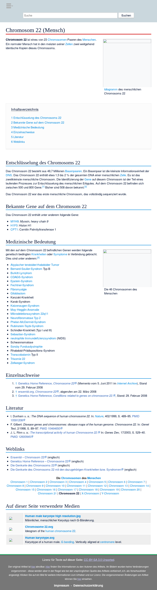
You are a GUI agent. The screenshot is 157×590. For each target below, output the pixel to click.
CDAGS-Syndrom (22, 277)
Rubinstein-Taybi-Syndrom (27, 326)
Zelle (123, 175)
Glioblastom (18, 293)
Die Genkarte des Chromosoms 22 (32, 465)
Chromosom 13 (118, 485)
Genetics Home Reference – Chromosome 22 (39, 461)
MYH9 (15, 221)
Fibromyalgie (19, 289)
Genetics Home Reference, (46, 383)
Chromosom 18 (88, 489)
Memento (84, 383)
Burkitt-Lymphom (21, 273)
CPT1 (14, 229)
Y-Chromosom (110, 493)
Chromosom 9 (34, 485)
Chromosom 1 (19, 482)
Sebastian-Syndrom (23, 334)
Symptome (60, 254)
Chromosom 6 (116, 482)
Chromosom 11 (76, 485)
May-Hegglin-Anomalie (25, 309)
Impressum (61, 585)
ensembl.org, (37, 391)
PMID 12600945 (21, 437)
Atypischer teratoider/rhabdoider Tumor (35, 265)
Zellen (69, 44)
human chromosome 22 (60, 531)
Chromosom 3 (58, 482)
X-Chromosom (90, 493)
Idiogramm (111, 89)
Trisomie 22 (18, 359)
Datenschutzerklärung (88, 585)
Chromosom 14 (139, 485)
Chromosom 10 (55, 485)
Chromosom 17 (67, 489)
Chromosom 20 (130, 489)
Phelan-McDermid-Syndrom (28, 322)
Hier (48, 566)
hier (33, 566)
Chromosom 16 (46, 489)
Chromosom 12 (97, 485)
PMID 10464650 (50, 428)
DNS (9, 175)
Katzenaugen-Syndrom (25, 305)
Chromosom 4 (77, 482)
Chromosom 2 (38, 482)
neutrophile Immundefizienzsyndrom (33, 338)
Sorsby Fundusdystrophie (27, 346)
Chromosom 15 (25, 489)
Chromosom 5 (97, 482)
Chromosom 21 (47, 493)
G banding (67, 542)
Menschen (89, 39)
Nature (99, 416)
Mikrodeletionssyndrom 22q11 (29, 314)
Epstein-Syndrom (21, 281)
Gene (87, 179)
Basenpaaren (73, 171)
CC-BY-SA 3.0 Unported (99, 560)
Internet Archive (127, 383)
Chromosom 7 (136, 482)
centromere (107, 542)
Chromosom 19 (109, 489)
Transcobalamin (20, 354)
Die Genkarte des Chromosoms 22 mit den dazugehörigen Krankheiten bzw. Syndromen (66, 469)
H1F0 (14, 225)
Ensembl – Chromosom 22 (27, 457)
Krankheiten (38, 254)
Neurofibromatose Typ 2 (26, 318)
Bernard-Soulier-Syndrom (26, 269)
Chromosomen (57, 39)
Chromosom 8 (15, 485)
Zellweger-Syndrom (23, 363)
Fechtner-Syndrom (22, 285)
